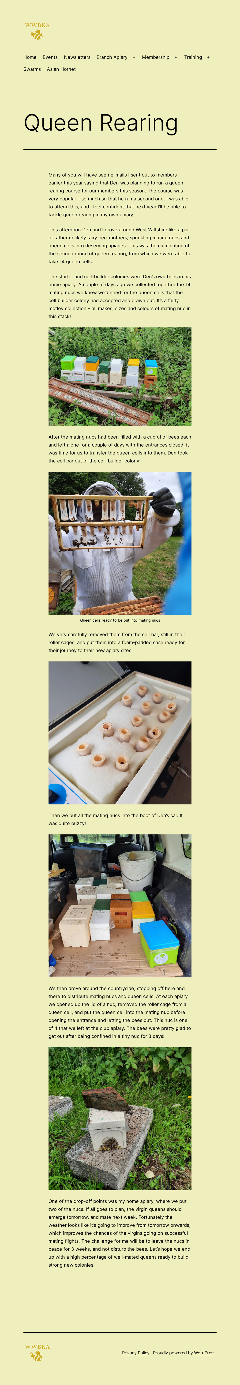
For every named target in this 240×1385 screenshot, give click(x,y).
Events (50, 57)
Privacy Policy (136, 1352)
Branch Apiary (112, 57)
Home (30, 57)
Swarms (32, 69)
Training (193, 57)
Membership (155, 57)
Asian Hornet (61, 69)
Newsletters (77, 57)
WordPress (204, 1352)
